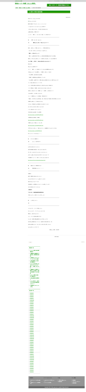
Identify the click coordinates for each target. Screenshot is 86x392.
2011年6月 (32, 366)
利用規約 (74, 380)
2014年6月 (32, 307)
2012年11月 (32, 336)
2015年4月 (32, 293)
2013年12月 (32, 315)
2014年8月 (32, 303)
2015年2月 (32, 296)
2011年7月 (32, 364)
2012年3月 (32, 350)
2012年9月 (32, 340)
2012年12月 (32, 335)
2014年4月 (32, 308)
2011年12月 (32, 356)
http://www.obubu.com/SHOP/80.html (35, 130)
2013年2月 (32, 331)
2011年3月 (32, 371)
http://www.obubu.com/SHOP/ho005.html (35, 120)
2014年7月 (32, 305)
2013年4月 (32, 328)
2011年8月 (32, 363)
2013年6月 (32, 324)
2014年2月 (32, 312)
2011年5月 (32, 368)
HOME (17, 7)
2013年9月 (32, 319)
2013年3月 (32, 329)
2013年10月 (32, 317)
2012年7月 (32, 343)
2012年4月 (32, 349)
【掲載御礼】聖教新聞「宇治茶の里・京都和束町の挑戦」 (34, 254)
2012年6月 (32, 345)
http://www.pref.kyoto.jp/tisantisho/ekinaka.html (36, 160)
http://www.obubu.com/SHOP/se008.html (35, 114)
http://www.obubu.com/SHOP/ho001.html (35, 125)
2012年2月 (32, 352)
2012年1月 (32, 354)
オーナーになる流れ (47, 382)
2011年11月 (32, 357)
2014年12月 (32, 300)
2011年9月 (32, 361)
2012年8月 (32, 342)
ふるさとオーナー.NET (57, 387)
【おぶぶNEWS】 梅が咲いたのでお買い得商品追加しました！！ (34, 282)
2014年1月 (32, 314)
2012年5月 (32, 347)
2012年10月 (32, 338)
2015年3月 (32, 294)
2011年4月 (32, 370)
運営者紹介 (60, 381)
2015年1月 (32, 298)
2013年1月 (32, 333)
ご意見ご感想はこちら (62, 380)
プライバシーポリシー (76, 381)
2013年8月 (32, 321)
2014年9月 (32, 301)
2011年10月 (32, 359)
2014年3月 (32, 310)
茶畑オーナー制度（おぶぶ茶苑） (25, 3)
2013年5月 (32, 326)
